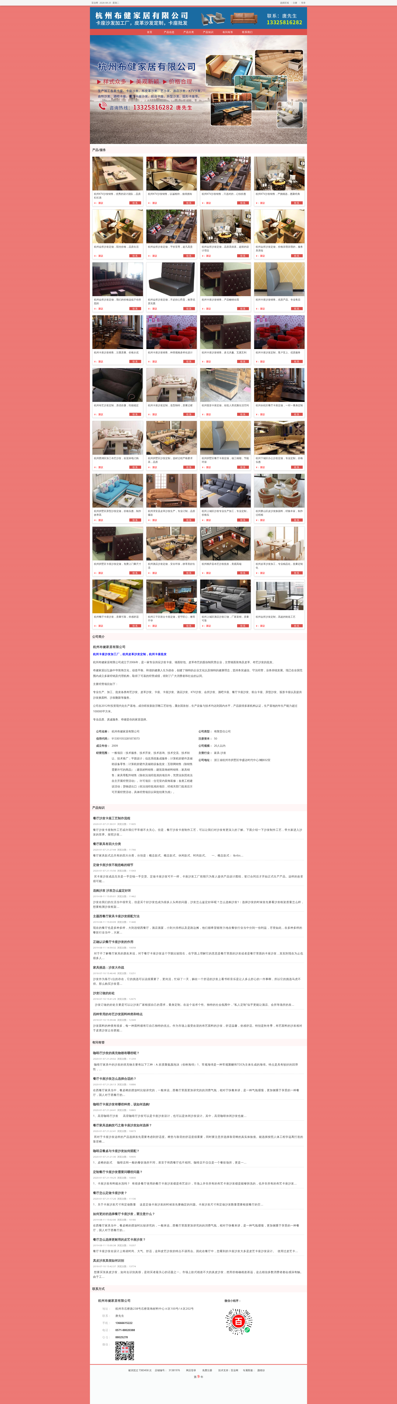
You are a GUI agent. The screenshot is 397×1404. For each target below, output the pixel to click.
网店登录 (191, 1370)
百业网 (94, 2)
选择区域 (284, 2)
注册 (295, 2)
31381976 (174, 1370)
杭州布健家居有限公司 (109, 647)
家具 (217, 753)
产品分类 (188, 32)
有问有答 (228, 32)
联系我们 (247, 32)
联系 (135, 202)
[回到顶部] (392, 1399)
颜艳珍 (261, 1370)
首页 (149, 32)
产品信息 (169, 32)
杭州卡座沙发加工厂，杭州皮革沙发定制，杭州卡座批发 (130, 654)
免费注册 (207, 1370)
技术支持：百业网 (228, 1370)
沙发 (223, 753)
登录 (303, 2)
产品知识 (208, 32)
